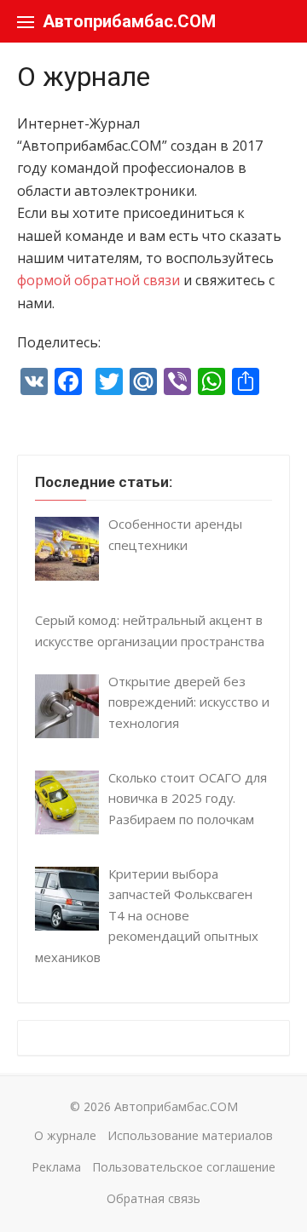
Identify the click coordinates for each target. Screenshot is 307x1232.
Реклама (56, 1167)
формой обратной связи (98, 280)
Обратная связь (153, 1198)
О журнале (65, 1135)
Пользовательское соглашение (183, 1167)
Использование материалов (190, 1135)
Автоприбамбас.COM (129, 21)
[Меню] (26, 21)
